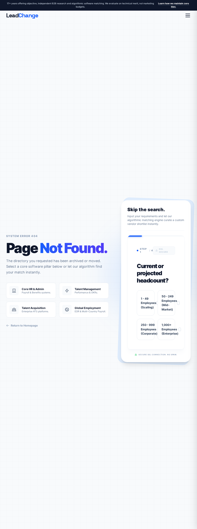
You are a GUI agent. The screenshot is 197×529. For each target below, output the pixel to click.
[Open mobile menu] (187, 15)
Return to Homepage (24, 325)
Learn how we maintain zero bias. (173, 5)
